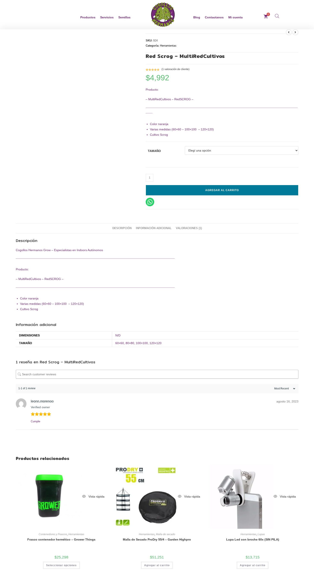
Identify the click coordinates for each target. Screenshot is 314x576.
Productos (87, 17)
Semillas (124, 17)
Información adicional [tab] (154, 228)
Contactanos (214, 17)
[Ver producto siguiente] (295, 32)
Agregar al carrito (222, 190)
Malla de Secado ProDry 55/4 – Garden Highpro (157, 539)
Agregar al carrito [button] (157, 565)
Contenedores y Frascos (53, 534)
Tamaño (154, 151)
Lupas (261, 534)
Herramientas (168, 45)
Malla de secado (165, 534)
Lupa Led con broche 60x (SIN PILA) (252, 539)
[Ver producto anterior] (289, 32)
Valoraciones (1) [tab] (189, 228)
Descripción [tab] (122, 228)
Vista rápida (96, 496)
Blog (196, 17)
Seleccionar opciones (61, 565)
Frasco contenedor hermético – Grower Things (61, 539)
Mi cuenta (235, 17)
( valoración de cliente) (175, 69)
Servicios (107, 17)
